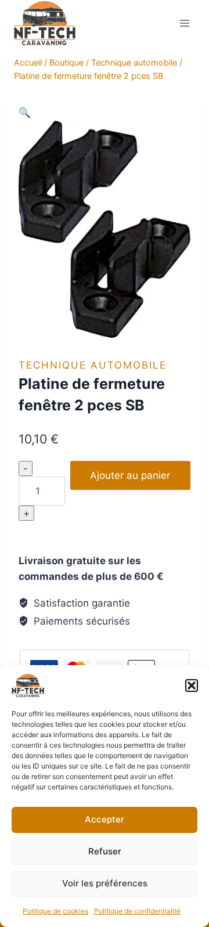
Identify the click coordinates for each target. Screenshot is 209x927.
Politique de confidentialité (137, 911)
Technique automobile (93, 365)
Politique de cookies (55, 911)
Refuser (104, 851)
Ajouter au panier (130, 475)
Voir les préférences (104, 883)
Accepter (104, 819)
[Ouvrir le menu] (184, 23)
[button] (191, 685)
